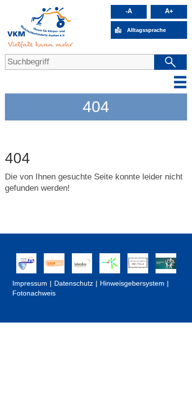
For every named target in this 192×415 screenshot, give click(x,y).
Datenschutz (73, 283)
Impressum (29, 283)
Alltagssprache (146, 30)
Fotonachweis (34, 293)
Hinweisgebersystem (132, 283)
